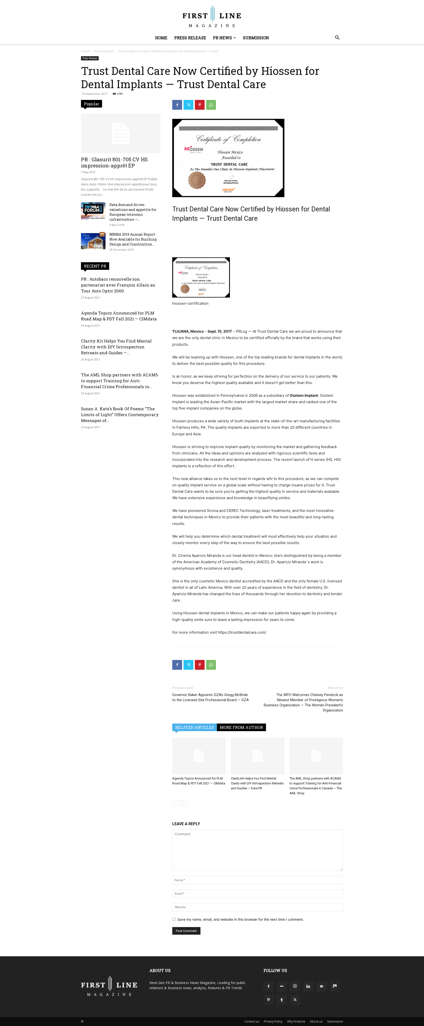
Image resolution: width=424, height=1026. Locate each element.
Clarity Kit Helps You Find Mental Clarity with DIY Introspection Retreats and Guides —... (116, 347)
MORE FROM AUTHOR (241, 727)
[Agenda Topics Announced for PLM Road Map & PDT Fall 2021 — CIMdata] (199, 756)
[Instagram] (295, 986)
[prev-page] (175, 803)
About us (316, 1021)
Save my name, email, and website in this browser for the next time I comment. (240, 919)
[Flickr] (282, 986)
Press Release (190, 37)
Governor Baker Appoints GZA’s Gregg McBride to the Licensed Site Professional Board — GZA (210, 697)
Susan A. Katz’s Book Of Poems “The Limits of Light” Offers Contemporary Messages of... (120, 414)
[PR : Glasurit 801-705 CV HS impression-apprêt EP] (120, 133)
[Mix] (335, 986)
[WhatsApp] (211, 105)
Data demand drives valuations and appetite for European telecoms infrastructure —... (133, 212)
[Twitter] (188, 105)
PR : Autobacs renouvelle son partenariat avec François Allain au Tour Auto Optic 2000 (118, 285)
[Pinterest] (200, 105)
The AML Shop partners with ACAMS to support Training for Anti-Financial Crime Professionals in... (119, 380)
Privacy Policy (273, 1021)
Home (161, 37)
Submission (256, 37)
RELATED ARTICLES (194, 727)
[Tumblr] (282, 1000)
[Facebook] (177, 105)
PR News (222, 37)
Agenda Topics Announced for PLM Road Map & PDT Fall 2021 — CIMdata (119, 316)
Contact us (251, 1021)
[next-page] (183, 803)
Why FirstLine (296, 1021)
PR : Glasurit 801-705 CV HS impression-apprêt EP (114, 162)
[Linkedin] (308, 986)
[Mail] (321, 986)
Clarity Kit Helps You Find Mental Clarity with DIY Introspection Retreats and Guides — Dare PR (257, 783)
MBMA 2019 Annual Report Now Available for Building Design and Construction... (133, 239)
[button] (337, 38)
